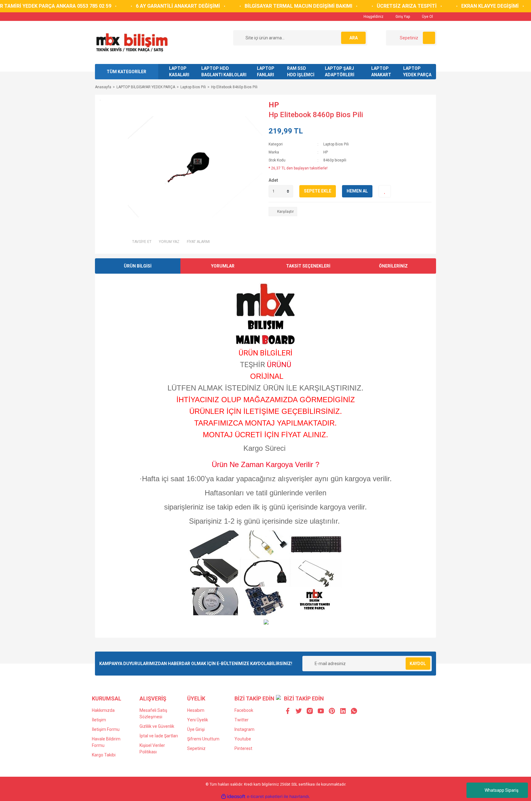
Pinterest (243, 748)
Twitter (241, 719)
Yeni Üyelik (197, 719)
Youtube (242, 738)
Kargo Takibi (104, 754)
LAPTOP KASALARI (179, 71)
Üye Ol (427, 16)
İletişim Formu (106, 729)
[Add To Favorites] (385, 191)
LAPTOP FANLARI (265, 71)
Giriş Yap (402, 16)
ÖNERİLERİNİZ (393, 266)
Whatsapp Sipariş (501, 790)
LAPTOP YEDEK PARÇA (417, 71)
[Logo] (131, 42)
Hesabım (195, 710)
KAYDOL (418, 663)
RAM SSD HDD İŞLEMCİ (300, 71)
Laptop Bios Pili (336, 144)
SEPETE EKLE (317, 190)
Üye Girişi (196, 729)
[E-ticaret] (265, 796)
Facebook (243, 710)
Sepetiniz (196, 748)
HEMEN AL (357, 190)
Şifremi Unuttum (203, 738)
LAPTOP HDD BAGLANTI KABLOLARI (223, 71)
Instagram (244, 729)
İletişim (99, 719)
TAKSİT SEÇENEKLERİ (308, 266)
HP (274, 105)
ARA (353, 37)
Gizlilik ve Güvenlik (157, 726)
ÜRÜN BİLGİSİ (137, 266)
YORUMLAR (222, 266)
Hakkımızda (103, 710)
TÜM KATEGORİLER (126, 71)
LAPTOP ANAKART (381, 71)
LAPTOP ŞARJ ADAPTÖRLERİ (339, 71)
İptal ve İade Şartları (159, 735)
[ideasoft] (233, 797)
